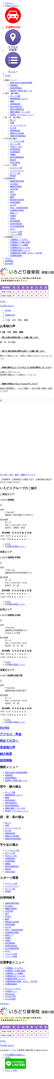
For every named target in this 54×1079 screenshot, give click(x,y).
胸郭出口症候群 (17, 133)
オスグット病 (16, 168)
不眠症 (13, 216)
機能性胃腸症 (16, 186)
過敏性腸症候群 (17, 181)
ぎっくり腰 (15, 96)
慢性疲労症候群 (17, 200)
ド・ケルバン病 (17, 141)
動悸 (12, 197)
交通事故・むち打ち (19, 240)
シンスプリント (17, 170)
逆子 (12, 192)
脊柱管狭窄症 (16, 107)
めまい (13, 229)
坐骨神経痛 (15, 104)
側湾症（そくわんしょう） (22, 115)
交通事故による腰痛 (19, 245)
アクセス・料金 (11, 734)
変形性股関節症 (17, 109)
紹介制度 (9, 264)
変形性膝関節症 (17, 157)
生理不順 (14, 189)
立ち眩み (14, 184)
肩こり (13, 120)
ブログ (8, 258)
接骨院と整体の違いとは (21, 91)
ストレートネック (18, 125)
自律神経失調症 (17, 210)
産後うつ (14, 213)
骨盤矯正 (14, 85)
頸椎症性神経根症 (18, 136)
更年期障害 (15, 221)
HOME (8, 310)
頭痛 (12, 123)
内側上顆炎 (15, 162)
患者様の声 (10, 315)
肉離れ (13, 154)
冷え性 (13, 205)
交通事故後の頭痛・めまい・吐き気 (26, 253)
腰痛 (12, 101)
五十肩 (13, 128)
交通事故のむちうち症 (20, 248)
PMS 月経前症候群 (19, 208)
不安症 (13, 194)
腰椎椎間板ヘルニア (19, 99)
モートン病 (15, 144)
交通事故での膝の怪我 (20, 242)
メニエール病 (16, 232)
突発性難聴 (15, 202)
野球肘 (13, 176)
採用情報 (9, 261)
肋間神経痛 (15, 131)
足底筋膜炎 (15, 152)
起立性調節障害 (17, 226)
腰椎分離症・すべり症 (20, 112)
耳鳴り (13, 218)
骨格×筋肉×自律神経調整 (21, 83)
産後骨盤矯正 (16, 88)
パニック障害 (16, 234)
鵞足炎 (13, 160)
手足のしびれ (16, 147)
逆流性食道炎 (16, 224)
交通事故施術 (16, 256)
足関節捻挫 (15, 149)
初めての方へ (9, 740)
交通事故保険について (20, 250)
